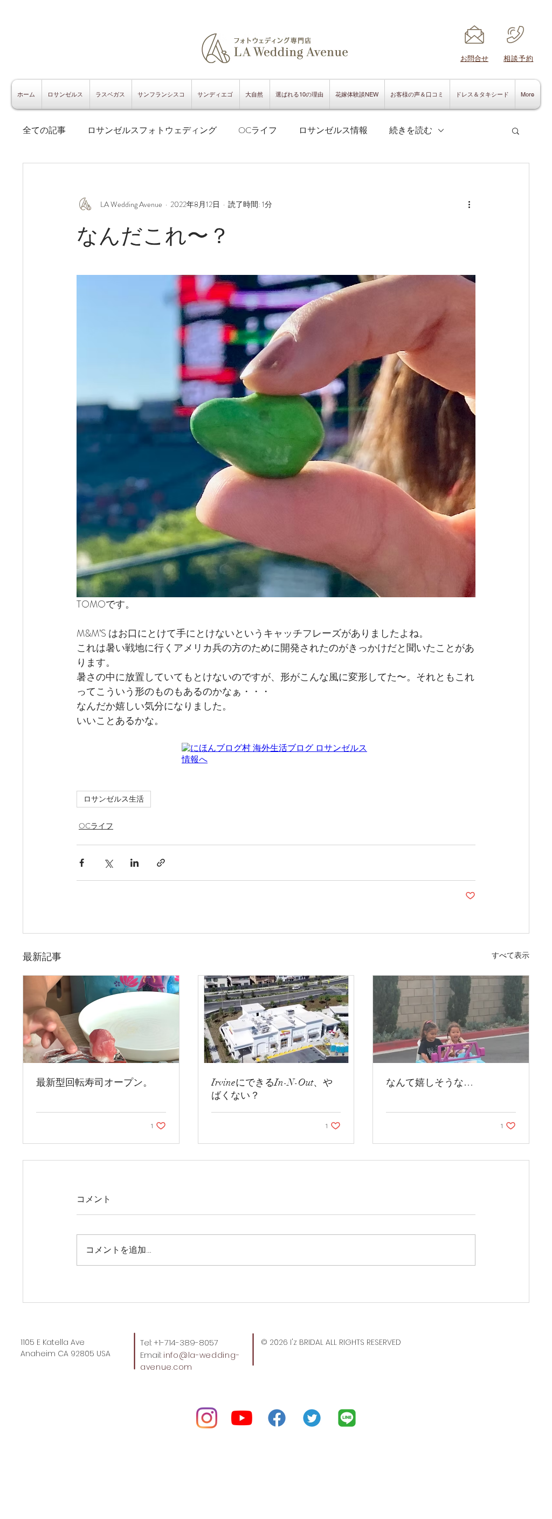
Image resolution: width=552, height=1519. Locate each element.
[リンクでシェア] (161, 863)
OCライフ (257, 130)
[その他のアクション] (469, 204)
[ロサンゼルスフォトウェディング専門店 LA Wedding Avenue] (346, 1417)
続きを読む (410, 130)
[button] (515, 130)
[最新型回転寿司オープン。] (101, 1019)
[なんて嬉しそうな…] (451, 1019)
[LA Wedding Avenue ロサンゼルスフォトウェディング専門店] (206, 1417)
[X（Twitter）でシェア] (108, 863)
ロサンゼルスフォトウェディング (152, 130)
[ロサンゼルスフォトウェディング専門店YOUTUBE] (241, 1417)
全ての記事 (44, 130)
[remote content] (276, 754)
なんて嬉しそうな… (429, 1082)
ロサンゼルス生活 (114, 798)
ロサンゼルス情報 (333, 130)
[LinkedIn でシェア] (134, 863)
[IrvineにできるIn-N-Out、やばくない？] (276, 1019)
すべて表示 (510, 955)
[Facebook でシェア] (82, 863)
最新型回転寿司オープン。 (94, 1082)
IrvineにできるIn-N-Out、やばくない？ (272, 1088)
